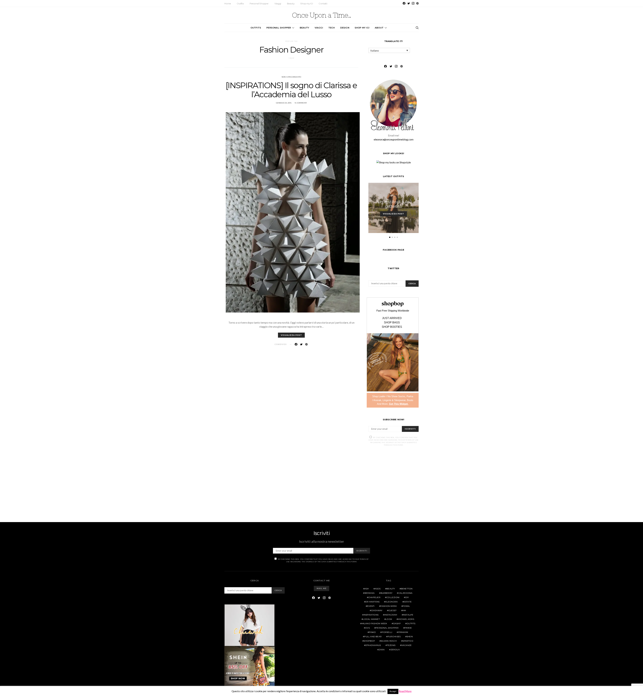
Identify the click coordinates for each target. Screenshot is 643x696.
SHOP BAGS (392, 322)
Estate (408, 601)
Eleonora (391, 601)
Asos (378, 588)
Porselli (387, 632)
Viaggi (277, 3)
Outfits (240, 3)
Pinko (372, 632)
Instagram (390, 614)
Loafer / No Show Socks (392, 396)
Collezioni (392, 597)
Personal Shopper (259, 3)
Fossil (406, 606)
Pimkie (408, 628)
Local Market (371, 619)
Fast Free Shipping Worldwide (392, 310)
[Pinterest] (417, 3)
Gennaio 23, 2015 (283, 103)
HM (404, 610)
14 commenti (301, 103)
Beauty (291, 3)
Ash (367, 588)
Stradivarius (373, 645)
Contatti (323, 3)
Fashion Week (388, 606)
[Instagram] (413, 3)
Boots (410, 400)
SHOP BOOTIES (392, 327)
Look (389, 619)
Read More (405, 691)
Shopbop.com (393, 304)
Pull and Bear (373, 636)
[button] (389, 237)
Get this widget (398, 403)
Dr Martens (372, 601)
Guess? (392, 610)
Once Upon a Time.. (321, 15)
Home (227, 3)
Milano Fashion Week (374, 623)
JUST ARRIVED (392, 318)
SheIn (410, 636)
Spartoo (408, 641)
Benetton (407, 588)
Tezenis (391, 645)
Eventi (370, 606)
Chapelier (374, 597)
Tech (331, 27)
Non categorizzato (291, 77)
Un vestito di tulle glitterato (393, 204)
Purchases (394, 636)
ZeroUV (395, 649)
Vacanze (406, 645)
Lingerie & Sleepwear (394, 400)
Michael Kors (406, 619)
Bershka (370, 593)
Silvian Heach (389, 641)
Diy (407, 597)
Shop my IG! (306, 3)
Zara (382, 649)
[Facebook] (404, 3)
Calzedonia (405, 593)
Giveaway (376, 610)
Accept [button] (392, 691)
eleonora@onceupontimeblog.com (393, 139)
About (379, 27)
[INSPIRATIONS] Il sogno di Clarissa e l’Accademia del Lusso (291, 90)
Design (344, 27)
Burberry (386, 593)
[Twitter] (408, 3)
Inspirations (371, 614)
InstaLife (408, 614)
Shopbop (369, 641)
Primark (403, 632)
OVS (367, 628)
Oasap (397, 623)
